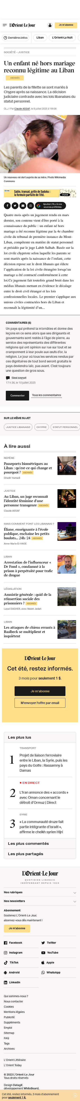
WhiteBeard (31, 1088)
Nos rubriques (13, 892)
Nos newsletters (14, 901)
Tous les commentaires (46, 395)
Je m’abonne (40, 691)
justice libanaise (18, 427)
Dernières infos (17, 37)
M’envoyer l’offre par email (40, 703)
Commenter (17, 395)
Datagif (17, 1085)
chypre (42, 427)
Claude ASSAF (22, 108)
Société (10, 52)
